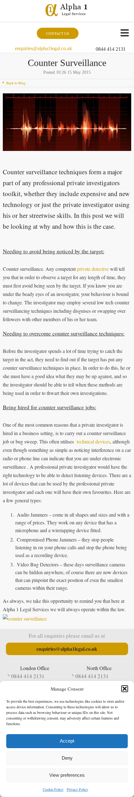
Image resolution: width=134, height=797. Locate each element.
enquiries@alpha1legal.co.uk (43, 48)
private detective (93, 268)
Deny (67, 758)
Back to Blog (16, 82)
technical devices (93, 441)
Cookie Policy (53, 789)
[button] (125, 689)
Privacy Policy (77, 789)
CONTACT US (57, 33)
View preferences (67, 775)
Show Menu (124, 32)
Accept (67, 740)
